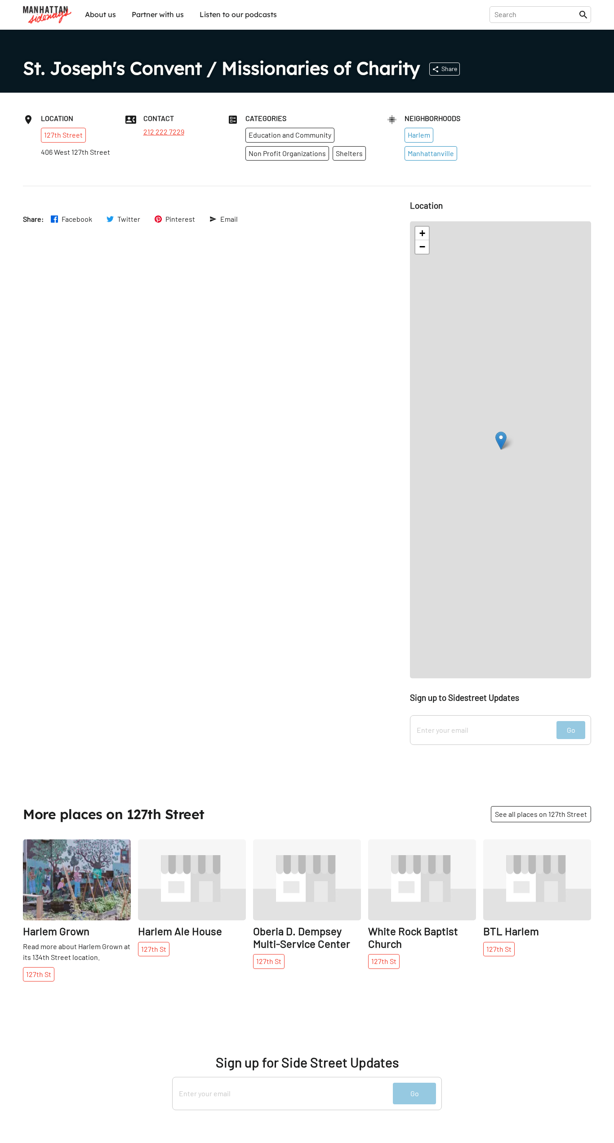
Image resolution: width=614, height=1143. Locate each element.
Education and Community (290, 134)
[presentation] (536, 14)
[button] (501, 440)
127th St (38, 974)
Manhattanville (431, 153)
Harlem (419, 134)
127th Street (63, 134)
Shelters (349, 153)
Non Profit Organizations (287, 153)
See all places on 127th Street (541, 814)
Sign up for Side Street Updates (307, 1062)
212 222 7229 (163, 132)
